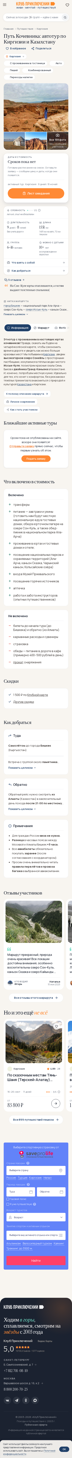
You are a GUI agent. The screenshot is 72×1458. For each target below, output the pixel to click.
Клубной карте (37, 695)
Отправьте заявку (21, 446)
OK (64, 1449)
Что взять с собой (23, 262)
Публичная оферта (36, 1424)
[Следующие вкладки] (64, 327)
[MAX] (35, 1400)
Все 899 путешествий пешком (33, 1120)
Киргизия (19, 1068)
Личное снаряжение (22, 401)
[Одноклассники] (26, 1400)
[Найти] (65, 17)
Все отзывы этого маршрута (33, 998)
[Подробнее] (55, 1103)
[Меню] (4, 4)
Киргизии (49, 354)
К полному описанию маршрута (25, 393)
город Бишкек (12, 305)
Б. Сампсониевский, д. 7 (18, 1364)
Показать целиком (14, 314)
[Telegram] (16, 1400)
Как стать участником (23, 409)
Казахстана (24, 384)
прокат (18, 662)
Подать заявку (36, 458)
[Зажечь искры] (64, 1305)
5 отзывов (14, 279)
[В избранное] (56, 1026)
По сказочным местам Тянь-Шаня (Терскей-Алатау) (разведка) (32, 1077)
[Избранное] (67, 5)
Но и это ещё (26, 1012)
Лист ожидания (38, 193)
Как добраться (21, 270)
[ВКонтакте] (7, 1400)
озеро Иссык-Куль (36, 309)
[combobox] (34, 17)
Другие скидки (23, 702)
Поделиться (43, 48)
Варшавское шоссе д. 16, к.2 (22, 1383)
